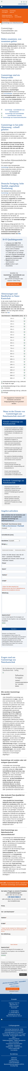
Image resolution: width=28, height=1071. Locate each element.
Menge (4, 544)
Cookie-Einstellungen (14, 1062)
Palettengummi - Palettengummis (14, 1046)
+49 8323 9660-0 (22, 4)
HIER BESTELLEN (13, 284)
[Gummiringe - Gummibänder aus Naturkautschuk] (14, 111)
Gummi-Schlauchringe (14, 1048)
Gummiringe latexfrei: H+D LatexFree (14, 1032)
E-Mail (4, 581)
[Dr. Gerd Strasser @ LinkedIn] (21, 988)
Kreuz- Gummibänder (18, 16)
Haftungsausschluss (14, 1061)
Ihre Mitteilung (5, 934)
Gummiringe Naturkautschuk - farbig (14, 1029)
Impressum (14, 1057)
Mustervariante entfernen (20, 550)
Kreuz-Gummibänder (14, 1042)
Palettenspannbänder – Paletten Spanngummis (14, 1040)
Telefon (4, 575)
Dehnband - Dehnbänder (14, 1045)
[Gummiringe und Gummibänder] (14, 114)
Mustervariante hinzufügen (7, 550)
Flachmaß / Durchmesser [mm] (11, 524)
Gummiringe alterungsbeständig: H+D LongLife (14, 1034)
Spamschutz (13, 617)
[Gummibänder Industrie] (14, 116)
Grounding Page (14, 1065)
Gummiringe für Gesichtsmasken (6, 20)
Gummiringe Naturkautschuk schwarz (14, 1030)
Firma (3, 906)
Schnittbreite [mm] (7, 535)
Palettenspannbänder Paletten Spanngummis (7, 16)
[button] (13, 526)
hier (19, 233)
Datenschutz (14, 1059)
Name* (4, 569)
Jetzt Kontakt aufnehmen (12, 988)
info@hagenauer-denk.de (14, 1014)
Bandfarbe (5, 540)
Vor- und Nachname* (7, 911)
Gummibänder (8, 93)
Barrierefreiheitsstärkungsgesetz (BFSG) (14, 1064)
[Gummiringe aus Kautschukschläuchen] (14, 117)
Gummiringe (4, 167)
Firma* (4, 563)
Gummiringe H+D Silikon (5, 11)
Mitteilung (5, 593)
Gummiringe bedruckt (13, 11)
